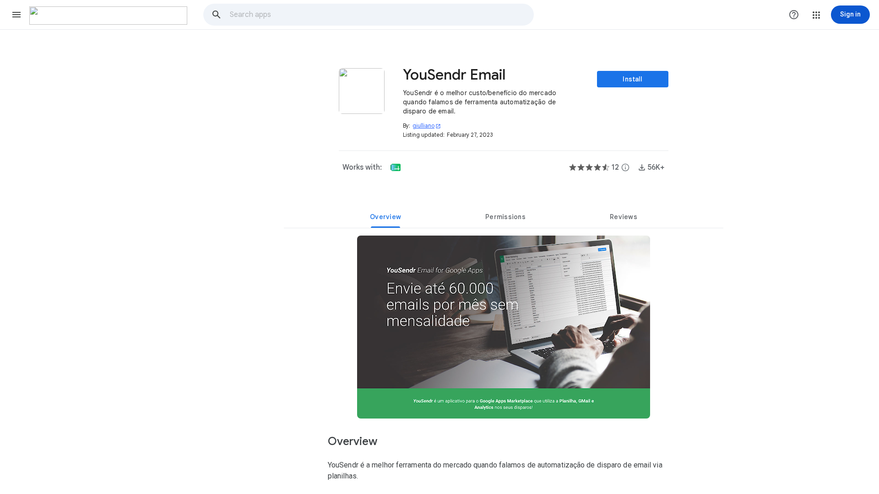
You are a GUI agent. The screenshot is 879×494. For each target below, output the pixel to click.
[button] (16, 15)
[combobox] (381, 14)
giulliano (426, 125)
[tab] (385, 217)
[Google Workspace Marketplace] (108, 15)
